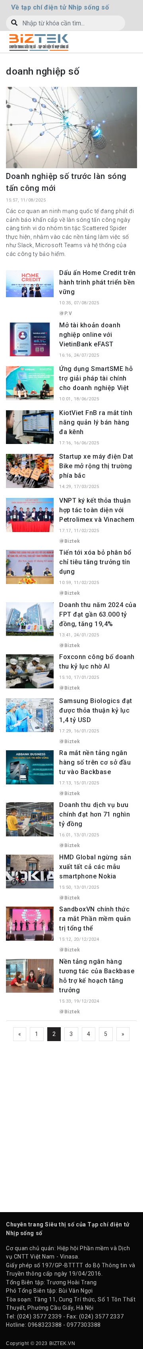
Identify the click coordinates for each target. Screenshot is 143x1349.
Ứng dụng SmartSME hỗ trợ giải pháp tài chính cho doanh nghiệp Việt (96, 378)
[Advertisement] (71, 1121)
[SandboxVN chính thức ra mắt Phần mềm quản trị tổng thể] (30, 923)
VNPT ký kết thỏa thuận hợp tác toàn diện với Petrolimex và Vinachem (96, 510)
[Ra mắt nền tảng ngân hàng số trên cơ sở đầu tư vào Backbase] (30, 767)
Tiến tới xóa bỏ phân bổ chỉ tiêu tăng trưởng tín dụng (95, 562)
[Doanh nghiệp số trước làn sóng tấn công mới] (71, 127)
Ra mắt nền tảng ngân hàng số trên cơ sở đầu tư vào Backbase (95, 762)
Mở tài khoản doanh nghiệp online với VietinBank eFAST (89, 334)
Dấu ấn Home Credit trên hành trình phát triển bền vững (97, 282)
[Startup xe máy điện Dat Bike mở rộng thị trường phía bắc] (30, 470)
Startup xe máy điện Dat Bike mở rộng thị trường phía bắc (96, 466)
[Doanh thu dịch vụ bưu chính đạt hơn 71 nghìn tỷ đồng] (30, 819)
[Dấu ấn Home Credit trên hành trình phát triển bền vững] (30, 283)
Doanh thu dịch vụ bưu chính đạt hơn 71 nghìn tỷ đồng (94, 814)
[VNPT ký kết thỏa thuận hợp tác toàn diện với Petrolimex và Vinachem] (30, 514)
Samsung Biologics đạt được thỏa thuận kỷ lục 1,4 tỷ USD (95, 710)
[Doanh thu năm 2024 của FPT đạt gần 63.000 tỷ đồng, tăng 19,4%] (30, 618)
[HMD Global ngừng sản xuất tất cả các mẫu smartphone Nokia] (30, 871)
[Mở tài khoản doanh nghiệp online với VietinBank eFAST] (30, 339)
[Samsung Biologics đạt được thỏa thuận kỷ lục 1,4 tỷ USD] (30, 714)
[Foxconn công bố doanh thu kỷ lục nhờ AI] (30, 671)
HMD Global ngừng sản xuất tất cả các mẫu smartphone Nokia (95, 866)
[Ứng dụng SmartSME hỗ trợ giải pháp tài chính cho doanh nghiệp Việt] (30, 383)
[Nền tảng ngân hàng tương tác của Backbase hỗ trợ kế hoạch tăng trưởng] (30, 975)
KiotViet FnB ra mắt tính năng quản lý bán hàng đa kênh (95, 422)
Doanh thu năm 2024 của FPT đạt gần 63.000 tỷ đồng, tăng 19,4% (97, 614)
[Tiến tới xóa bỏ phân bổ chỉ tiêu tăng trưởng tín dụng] (30, 566)
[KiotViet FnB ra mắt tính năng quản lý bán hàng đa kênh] (30, 426)
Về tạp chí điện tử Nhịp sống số (60, 7)
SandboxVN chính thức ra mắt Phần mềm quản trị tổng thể (95, 918)
